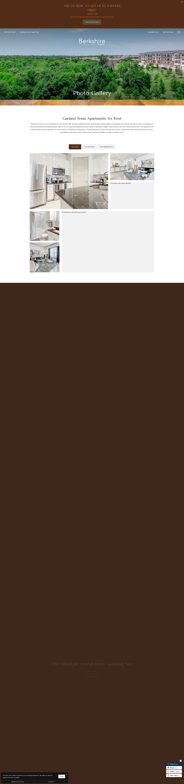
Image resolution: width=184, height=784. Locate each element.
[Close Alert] (182, 2)
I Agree (62, 776)
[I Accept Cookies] (66, 774)
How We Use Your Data (18, 781)
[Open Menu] (178, 32)
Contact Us (51, 781)
